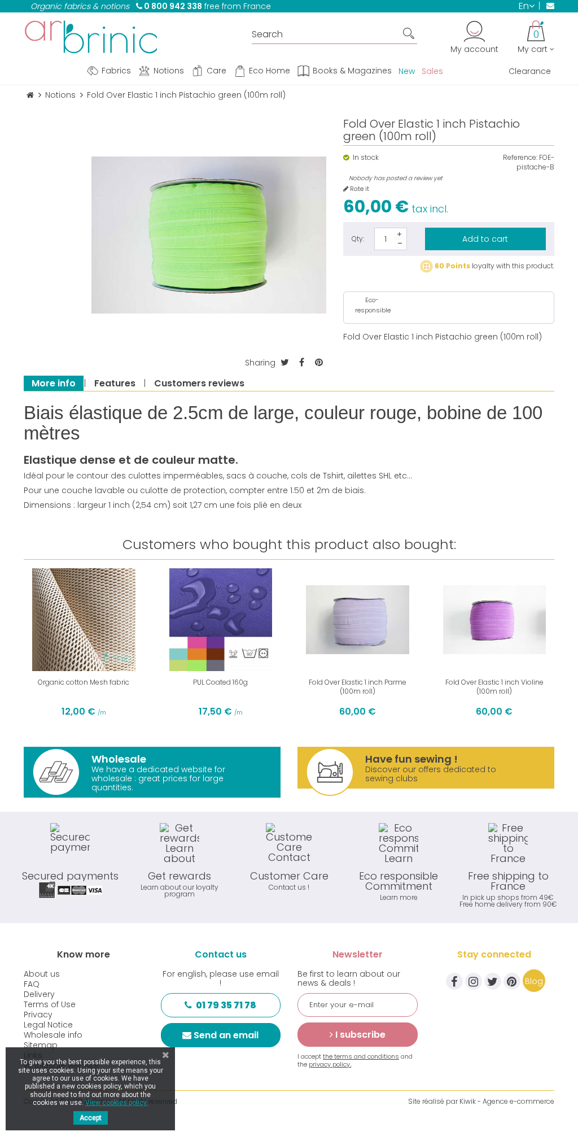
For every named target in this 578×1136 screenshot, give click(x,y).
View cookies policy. (116, 1103)
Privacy (38, 1014)
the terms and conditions (361, 1056)
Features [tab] (114, 383)
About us (42, 973)
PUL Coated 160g (220, 682)
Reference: (520, 157)
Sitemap (41, 1045)
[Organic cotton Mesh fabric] (83, 620)
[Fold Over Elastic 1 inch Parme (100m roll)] (357, 620)
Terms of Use (50, 1004)
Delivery (39, 994)
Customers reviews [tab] (199, 383)
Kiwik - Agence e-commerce (506, 1101)
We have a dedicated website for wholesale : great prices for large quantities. (158, 772)
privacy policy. (330, 1064)
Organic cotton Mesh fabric (83, 682)
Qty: (358, 238)
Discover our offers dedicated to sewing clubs (430, 768)
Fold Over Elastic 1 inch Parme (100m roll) (357, 686)
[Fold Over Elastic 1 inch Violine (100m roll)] (494, 620)
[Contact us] (546, 6)
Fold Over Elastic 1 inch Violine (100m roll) (494, 686)
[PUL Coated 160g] (221, 620)
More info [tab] (54, 383)
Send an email (226, 1035)
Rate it (358, 189)
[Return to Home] (30, 95)
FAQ (32, 984)
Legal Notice (48, 1024)
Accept (91, 1118)
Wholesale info (53, 1034)
